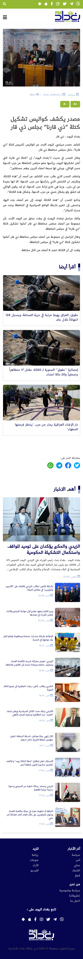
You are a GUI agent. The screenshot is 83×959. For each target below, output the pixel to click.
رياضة (35, 855)
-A (64, 104)
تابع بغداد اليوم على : (41, 909)
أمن (78, 860)
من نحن (74, 884)
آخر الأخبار (74, 849)
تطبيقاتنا (74, 895)
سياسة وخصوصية (69, 890)
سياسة (76, 855)
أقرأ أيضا (67, 267)
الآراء (36, 865)
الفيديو (34, 870)
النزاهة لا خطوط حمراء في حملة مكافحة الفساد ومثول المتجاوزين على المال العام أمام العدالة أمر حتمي (30, 815)
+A (75, 104)
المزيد (36, 849)
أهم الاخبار (65, 489)
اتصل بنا (75, 901)
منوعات (34, 860)
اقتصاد (76, 870)
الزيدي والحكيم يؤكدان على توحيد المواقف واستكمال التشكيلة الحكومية (43, 549)
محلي (77, 865)
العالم (77, 875)
